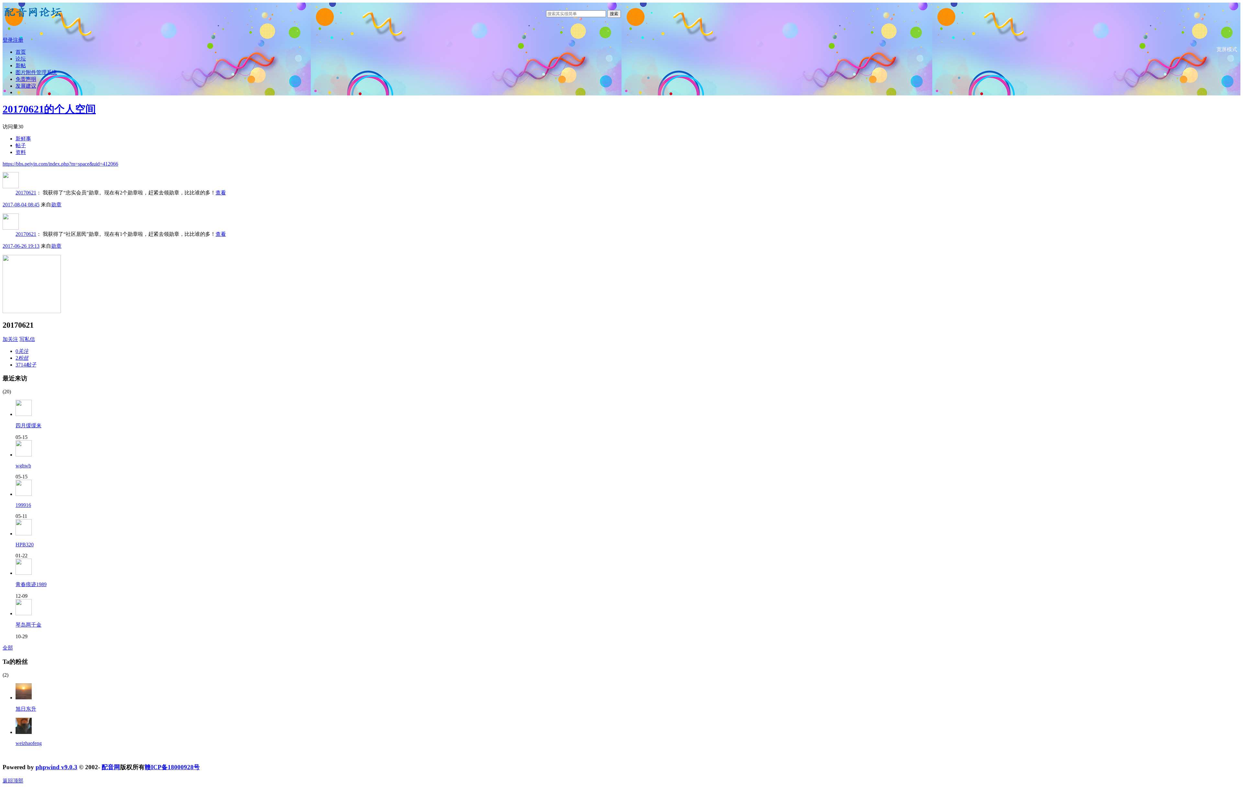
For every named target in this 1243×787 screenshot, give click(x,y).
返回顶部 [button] (13, 780)
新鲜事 (23, 138)
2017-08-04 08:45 (21, 204)
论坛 (21, 58)
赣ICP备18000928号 (172, 767)
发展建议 (26, 86)
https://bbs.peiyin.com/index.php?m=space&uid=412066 (60, 164)
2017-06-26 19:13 (21, 246)
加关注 (10, 339)
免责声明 (26, 79)
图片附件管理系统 (36, 72)
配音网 (111, 767)
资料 (21, 152)
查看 (221, 192)
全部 (8, 647)
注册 (18, 40)
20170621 (26, 192)
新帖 (21, 65)
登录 (8, 40)
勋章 (56, 204)
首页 (21, 52)
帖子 (21, 145)
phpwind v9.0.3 (56, 767)
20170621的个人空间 (49, 109)
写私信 (27, 339)
